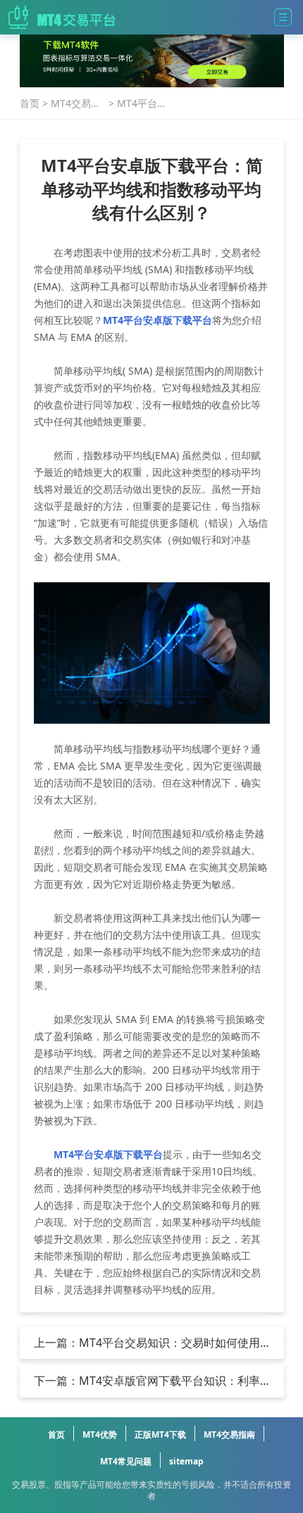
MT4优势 (99, 1434)
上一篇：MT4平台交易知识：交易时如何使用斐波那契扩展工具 (147, 1342)
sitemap (186, 1461)
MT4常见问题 (126, 1461)
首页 (29, 103)
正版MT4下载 (160, 1434)
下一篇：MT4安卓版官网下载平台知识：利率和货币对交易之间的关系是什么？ (147, 1380)
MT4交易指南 (76, 103)
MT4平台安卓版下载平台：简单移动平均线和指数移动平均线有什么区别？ (142, 103)
